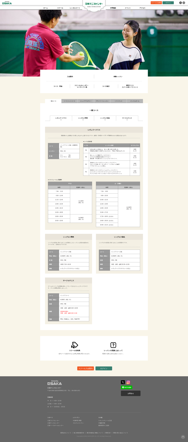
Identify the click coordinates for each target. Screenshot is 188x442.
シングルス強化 (105, 118)
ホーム (45, 8)
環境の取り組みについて (120, 433)
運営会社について (65, 433)
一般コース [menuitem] (53, 101)
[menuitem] (70, 76)
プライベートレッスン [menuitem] (102, 101)
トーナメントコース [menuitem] (69, 101)
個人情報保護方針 (79, 433)
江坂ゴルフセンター (53, 420)
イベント (128, 8)
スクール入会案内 (156, 2)
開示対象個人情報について (95, 433)
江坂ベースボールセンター (55, 425)
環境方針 (108, 433)
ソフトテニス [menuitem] (118, 101)
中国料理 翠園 (77, 420)
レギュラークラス (61, 118)
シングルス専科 (83, 118)
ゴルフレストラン (78, 423)
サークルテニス (127, 118)
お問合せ (131, 393)
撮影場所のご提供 (103, 425)
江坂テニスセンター (53, 423)
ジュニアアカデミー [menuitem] (86, 101)
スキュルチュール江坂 (105, 420)
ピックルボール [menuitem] (134, 101)
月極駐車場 (101, 423)
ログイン (168, 2)
